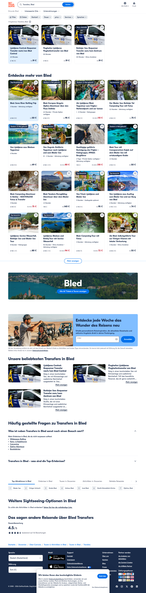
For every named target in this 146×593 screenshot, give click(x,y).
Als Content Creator (125, 563)
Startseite (11, 545)
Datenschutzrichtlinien (40, 351)
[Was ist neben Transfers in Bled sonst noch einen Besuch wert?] (135, 431)
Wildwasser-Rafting (18, 439)
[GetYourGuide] (11, 4)
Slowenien (22, 545)
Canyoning (14, 444)
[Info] (30, 22)
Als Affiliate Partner (125, 566)
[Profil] (134, 3)
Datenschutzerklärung (75, 563)
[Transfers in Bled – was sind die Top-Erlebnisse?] (135, 461)
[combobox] (40, 4)
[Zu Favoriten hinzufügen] (36, 27)
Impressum (71, 560)
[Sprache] (125, 3)
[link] (23, 44)
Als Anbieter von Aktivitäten (124, 557)
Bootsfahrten (15, 449)
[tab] (21, 481)
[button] (23, 44)
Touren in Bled (75, 545)
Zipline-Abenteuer (17, 447)
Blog (104, 563)
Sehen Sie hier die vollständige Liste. (58, 507)
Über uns (105, 556)
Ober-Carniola (35, 545)
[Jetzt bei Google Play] (56, 558)
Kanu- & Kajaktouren (18, 442)
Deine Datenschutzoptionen (77, 567)
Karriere (105, 560)
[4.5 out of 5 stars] (15, 532)
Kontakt (70, 556)
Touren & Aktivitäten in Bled (55, 545)
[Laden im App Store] (56, 567)
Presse (104, 567)
